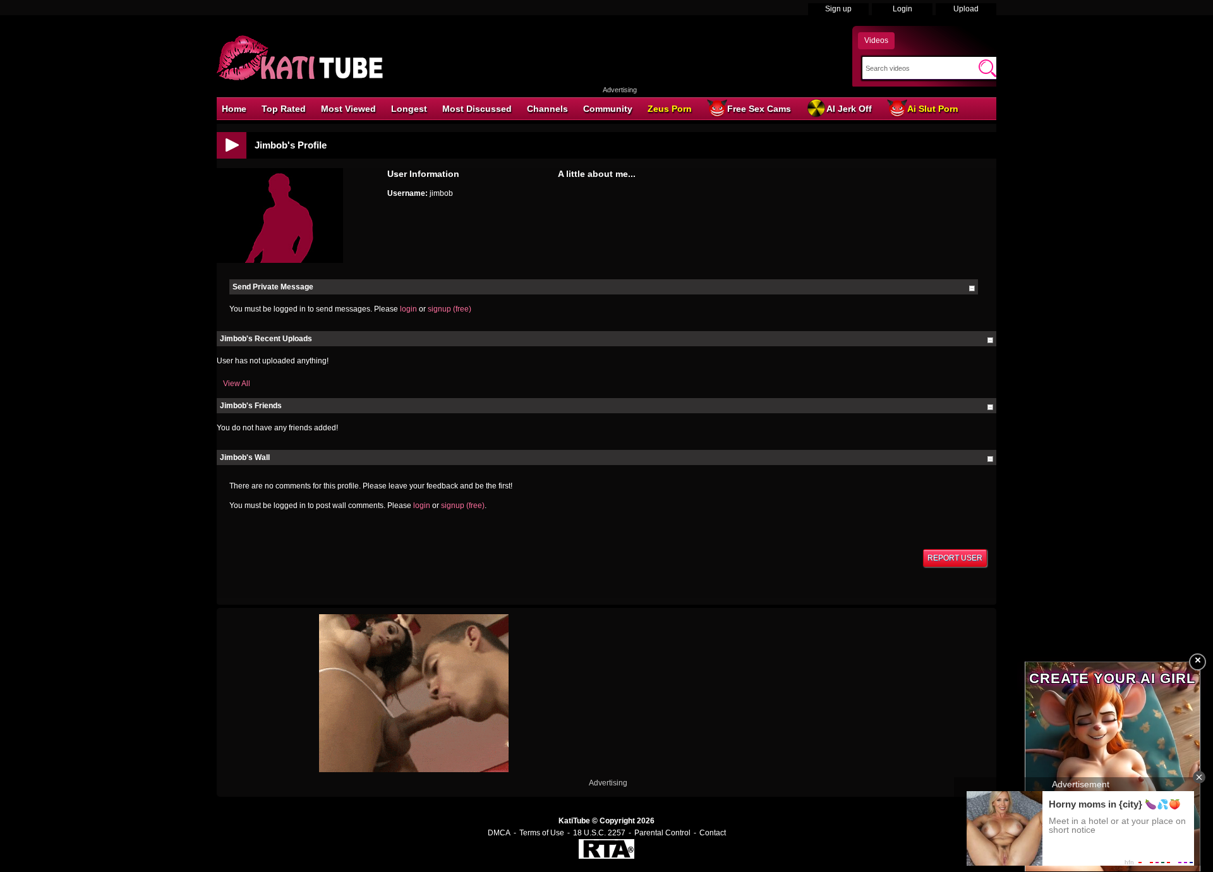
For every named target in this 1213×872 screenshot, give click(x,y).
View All (236, 383)
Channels (547, 109)
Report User (954, 558)
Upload (966, 8)
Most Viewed (348, 109)
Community (607, 109)
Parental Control (662, 832)
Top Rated (284, 109)
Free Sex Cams (759, 109)
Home (234, 109)
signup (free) (449, 309)
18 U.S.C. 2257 (599, 832)
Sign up (838, 8)
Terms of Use (541, 832)
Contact (712, 832)
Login (902, 8)
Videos (876, 40)
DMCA (499, 832)
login (408, 309)
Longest (409, 109)
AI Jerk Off (849, 109)
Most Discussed (477, 109)
